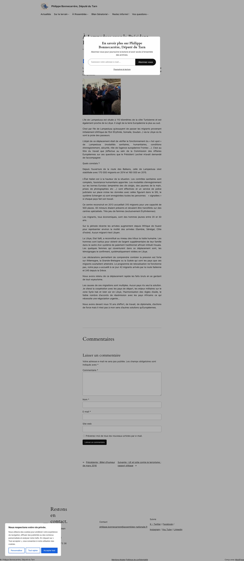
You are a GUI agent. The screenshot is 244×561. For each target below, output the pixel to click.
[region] (33, 539)
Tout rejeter (33, 550)
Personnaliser (16, 550)
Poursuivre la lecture (122, 69)
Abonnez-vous (145, 62)
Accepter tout (49, 550)
